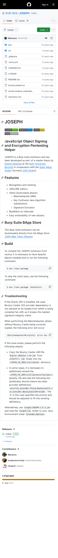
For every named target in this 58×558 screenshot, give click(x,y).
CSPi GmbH (29, 170)
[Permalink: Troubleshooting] (3, 296)
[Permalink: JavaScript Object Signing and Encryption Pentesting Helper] (3, 145)
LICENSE (12, 74)
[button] (50, 268)
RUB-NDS (11, 13)
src (9, 50)
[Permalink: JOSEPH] (3, 122)
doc (10, 45)
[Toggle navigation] (4, 4)
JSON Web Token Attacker (19, 236)
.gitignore (12, 56)
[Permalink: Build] (3, 244)
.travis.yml (13, 62)
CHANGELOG (14, 68)
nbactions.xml (14, 97)
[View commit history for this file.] (51, 38)
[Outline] (54, 111)
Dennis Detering (13, 163)
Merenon (12, 38)
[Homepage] (29, 4)
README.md (14, 79)
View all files (29, 102)
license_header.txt (16, 85)
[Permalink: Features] (3, 178)
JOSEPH (24, 13)
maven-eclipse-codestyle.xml (21, 91)
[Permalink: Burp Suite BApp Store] (3, 222)
